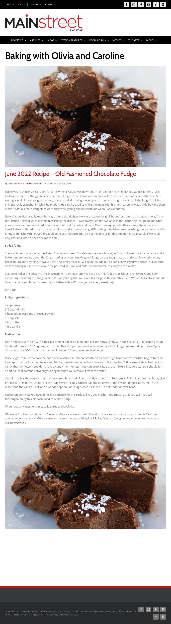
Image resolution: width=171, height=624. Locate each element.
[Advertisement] (85, 555)
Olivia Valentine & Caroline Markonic (25, 183)
